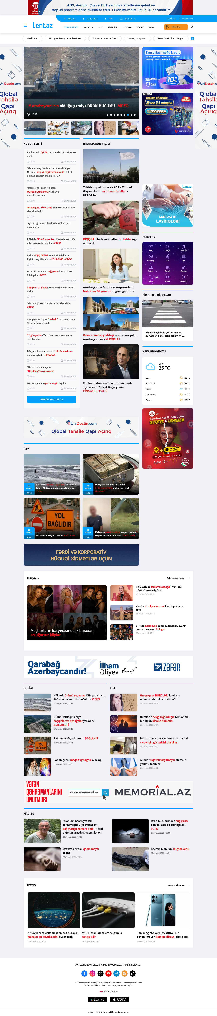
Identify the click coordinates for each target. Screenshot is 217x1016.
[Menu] (25, 25)
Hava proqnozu (137, 38)
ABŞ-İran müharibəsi (105, 38)
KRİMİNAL (113, 27)
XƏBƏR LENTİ (33, 144)
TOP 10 (139, 27)
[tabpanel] (81, 83)
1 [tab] (107, 115)
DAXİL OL (171, 18)
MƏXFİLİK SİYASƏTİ (132, 964)
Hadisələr (32, 38)
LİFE (100, 27)
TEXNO (127, 27)
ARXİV (104, 964)
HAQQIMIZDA (115, 964)
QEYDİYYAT (187, 18)
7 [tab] (128, 115)
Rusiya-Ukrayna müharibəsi (65, 38)
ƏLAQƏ (96, 964)
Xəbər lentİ (71, 27)
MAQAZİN (88, 27)
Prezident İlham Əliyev (171, 38)
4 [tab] (118, 115)
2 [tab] (111, 115)
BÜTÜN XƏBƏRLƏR (51, 399)
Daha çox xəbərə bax (175, 578)
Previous (25, 39)
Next (192, 39)
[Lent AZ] (43, 25)
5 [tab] (121, 115)
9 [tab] (135, 115)
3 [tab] (114, 115)
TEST (151, 27)
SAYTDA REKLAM (83, 964)
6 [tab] (124, 115)
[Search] (192, 26)
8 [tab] (131, 115)
